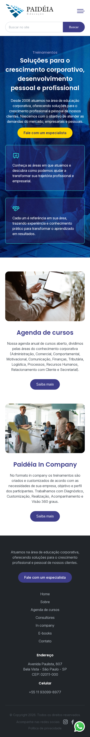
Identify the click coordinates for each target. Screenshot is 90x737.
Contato (45, 641)
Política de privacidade (45, 728)
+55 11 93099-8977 (45, 692)
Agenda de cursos (45, 609)
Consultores (45, 617)
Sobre (45, 602)
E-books (45, 633)
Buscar (74, 27)
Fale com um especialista (45, 133)
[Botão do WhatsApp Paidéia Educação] (80, 727)
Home (45, 594)
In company (45, 625)
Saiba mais (45, 384)
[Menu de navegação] (81, 11)
